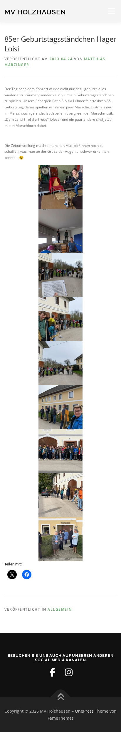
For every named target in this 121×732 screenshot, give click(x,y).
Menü (111, 11)
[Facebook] (52, 672)
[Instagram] (68, 672)
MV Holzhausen (35, 12)
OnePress (84, 711)
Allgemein (60, 609)
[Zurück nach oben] (60, 697)
